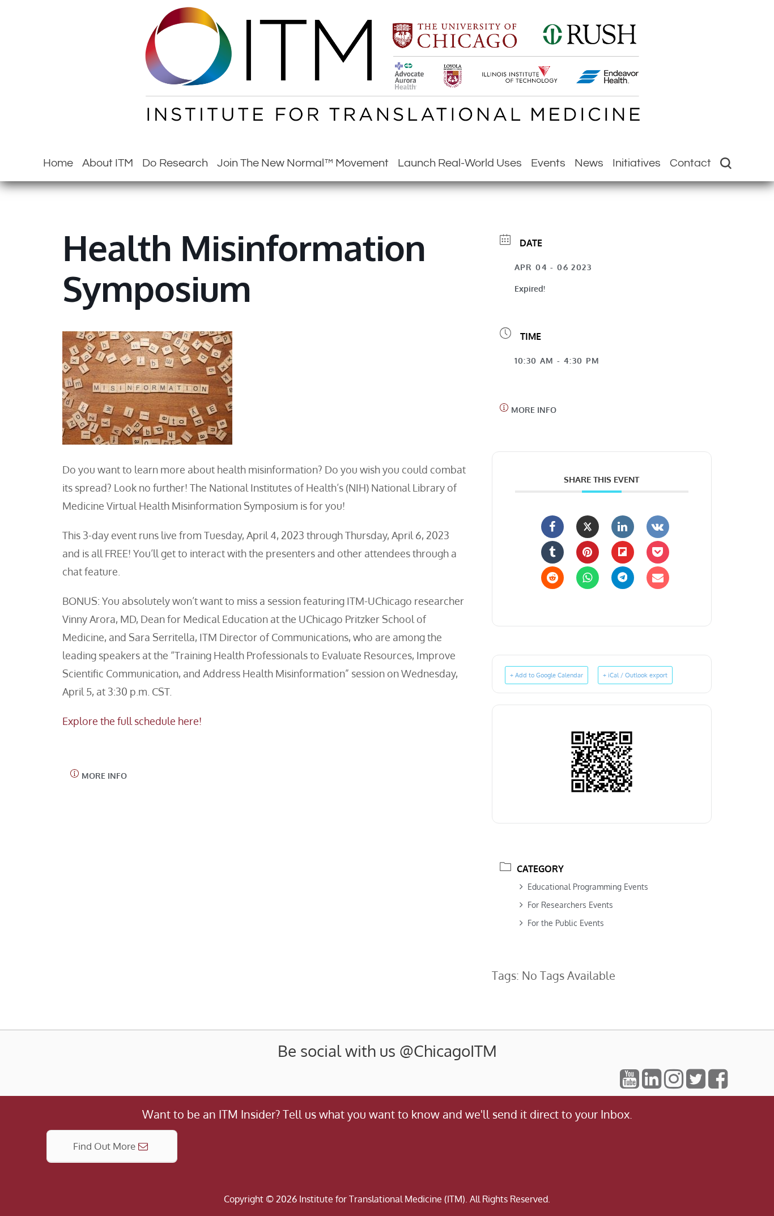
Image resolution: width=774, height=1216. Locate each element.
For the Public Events (566, 923)
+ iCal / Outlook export (635, 675)
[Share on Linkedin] (622, 526)
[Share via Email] (658, 577)
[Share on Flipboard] (622, 552)
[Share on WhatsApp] (587, 577)
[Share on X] (587, 526)
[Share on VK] (658, 526)
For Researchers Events (570, 905)
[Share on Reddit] (552, 577)
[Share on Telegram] (622, 577)
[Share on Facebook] (552, 526)
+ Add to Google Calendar (546, 675)
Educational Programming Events (588, 886)
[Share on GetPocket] (658, 552)
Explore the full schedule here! (132, 721)
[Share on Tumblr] (552, 552)
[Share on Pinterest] (587, 552)
